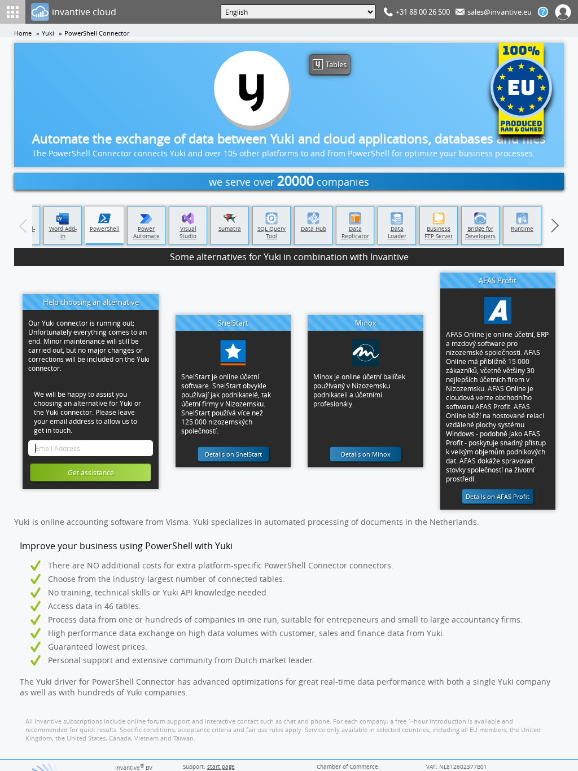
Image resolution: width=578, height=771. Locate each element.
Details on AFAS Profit (497, 496)
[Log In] (563, 12)
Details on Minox (366, 454)
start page (221, 766)
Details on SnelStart (233, 454)
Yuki (48, 33)
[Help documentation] (543, 11)
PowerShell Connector (96, 33)
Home (23, 33)
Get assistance (91, 472)
